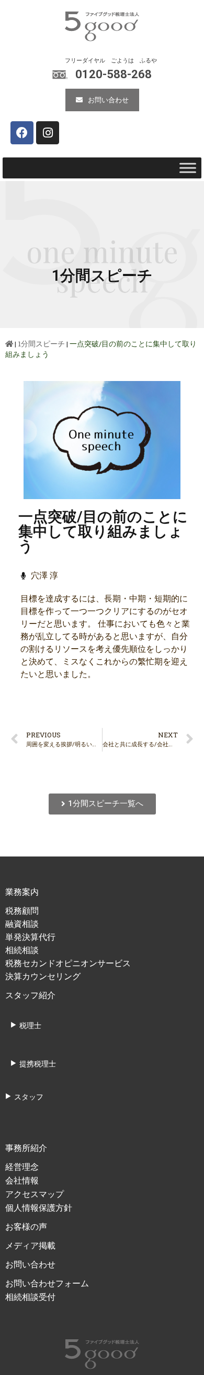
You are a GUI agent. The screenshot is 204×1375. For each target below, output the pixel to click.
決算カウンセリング (43, 976)
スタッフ (28, 1096)
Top (168, 1346)
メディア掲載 (30, 1246)
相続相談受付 (30, 1297)
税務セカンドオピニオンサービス (68, 963)
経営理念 (22, 1167)
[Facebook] (21, 132)
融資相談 (22, 924)
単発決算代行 (30, 937)
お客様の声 (26, 1227)
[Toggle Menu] (187, 168)
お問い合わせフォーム (47, 1283)
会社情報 (22, 1181)
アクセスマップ (34, 1194)
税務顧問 (22, 911)
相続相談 (22, 950)
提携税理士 (37, 1063)
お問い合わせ (30, 1265)
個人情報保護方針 (38, 1208)
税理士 (30, 1025)
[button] (102, 100)
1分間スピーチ (41, 343)
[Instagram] (47, 132)
